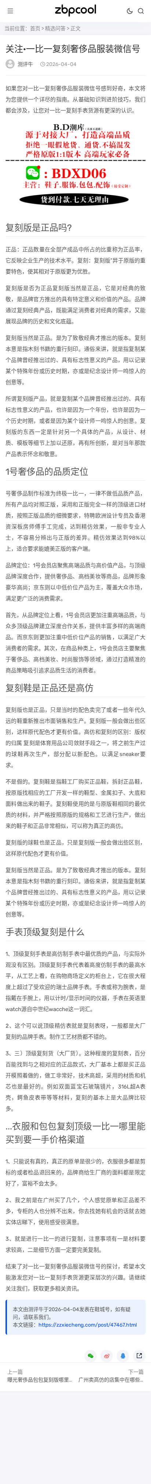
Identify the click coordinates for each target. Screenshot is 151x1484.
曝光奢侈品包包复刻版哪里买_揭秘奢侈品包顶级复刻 (68, 1380)
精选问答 (55, 28)
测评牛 (25, 64)
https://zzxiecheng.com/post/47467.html (87, 1325)
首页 (35, 28)
